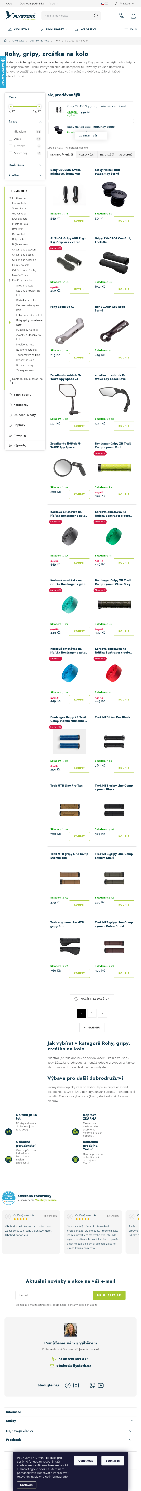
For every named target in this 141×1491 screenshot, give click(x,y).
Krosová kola (20, 218)
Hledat (96, 15)
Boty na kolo (19, 239)
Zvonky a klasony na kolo (28, 337)
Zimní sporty (22, 394)
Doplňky (19, 425)
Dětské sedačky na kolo (27, 307)
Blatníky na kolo (25, 300)
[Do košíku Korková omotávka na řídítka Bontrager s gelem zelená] (124, 562)
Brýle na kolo (20, 244)
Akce (27, 138)
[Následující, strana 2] (92, 1013)
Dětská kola (19, 234)
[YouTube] (101, 1385)
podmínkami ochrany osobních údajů (74, 1304)
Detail (79, 289)
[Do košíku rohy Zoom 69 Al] (79, 357)
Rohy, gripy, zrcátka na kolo (29, 322)
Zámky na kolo (25, 370)
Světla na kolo (24, 285)
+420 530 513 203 (123, 15)
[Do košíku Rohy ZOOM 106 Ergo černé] (124, 357)
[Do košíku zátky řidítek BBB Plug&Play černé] (124, 220)
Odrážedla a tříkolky (24, 270)
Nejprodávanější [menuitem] (61, 155)
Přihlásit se (109, 1295)
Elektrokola (19, 198)
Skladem (27, 131)
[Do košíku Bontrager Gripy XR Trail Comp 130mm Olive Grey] (124, 631)
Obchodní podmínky (32, 3)
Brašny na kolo (25, 360)
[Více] (131, 29)
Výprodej (27, 153)
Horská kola (19, 203)
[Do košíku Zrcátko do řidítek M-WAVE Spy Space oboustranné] (79, 494)
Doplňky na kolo (22, 280)
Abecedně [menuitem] (126, 155)
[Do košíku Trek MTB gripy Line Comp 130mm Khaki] (124, 904)
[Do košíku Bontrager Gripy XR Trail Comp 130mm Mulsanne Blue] (79, 768)
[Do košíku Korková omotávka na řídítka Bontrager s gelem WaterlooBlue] (79, 699)
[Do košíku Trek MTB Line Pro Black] (124, 768)
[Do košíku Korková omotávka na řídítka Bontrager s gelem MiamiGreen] (79, 631)
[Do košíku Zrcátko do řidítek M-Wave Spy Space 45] (79, 426)
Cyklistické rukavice (24, 260)
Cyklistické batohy (23, 254)
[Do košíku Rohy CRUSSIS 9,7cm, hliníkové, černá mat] (79, 220)
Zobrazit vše (88, 136)
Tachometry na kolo (28, 355)
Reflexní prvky (24, 365)
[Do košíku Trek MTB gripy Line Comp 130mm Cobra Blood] (124, 973)
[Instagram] (76, 1385)
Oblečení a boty (25, 415)
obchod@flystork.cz (73, 1366)
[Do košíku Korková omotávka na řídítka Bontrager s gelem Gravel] (79, 562)
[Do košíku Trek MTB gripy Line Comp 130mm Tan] (79, 904)
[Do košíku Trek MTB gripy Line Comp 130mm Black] (124, 836)
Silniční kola (19, 208)
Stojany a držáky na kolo (28, 293)
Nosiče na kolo (25, 344)
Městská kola (20, 224)
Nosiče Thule (20, 275)
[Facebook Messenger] (84, 1385)
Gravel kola (19, 213)
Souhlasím (113, 1460)
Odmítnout (85, 1460)
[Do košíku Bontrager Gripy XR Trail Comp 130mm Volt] (124, 494)
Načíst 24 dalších (95, 998)
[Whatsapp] (92, 1385)
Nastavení (26, 1485)
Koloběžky (21, 404)
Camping (20, 435)
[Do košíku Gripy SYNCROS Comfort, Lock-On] (124, 289)
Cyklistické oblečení (24, 249)
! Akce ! (8, 3)
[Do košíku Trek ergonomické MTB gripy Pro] (79, 973)
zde (65, 1476)
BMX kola (17, 229)
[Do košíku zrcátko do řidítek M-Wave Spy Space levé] (124, 426)
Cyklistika (20, 191)
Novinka (27, 146)
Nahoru (94, 1027)
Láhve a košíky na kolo (29, 315)
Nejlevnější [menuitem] (87, 155)
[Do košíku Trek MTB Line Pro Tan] (79, 836)
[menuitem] (20, 29)
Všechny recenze (46, 1200)
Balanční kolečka (26, 349)
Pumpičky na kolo (27, 329)
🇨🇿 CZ (104, 3)
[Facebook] (67, 1385)
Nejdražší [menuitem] (107, 155)
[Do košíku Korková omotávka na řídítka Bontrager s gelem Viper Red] (124, 699)
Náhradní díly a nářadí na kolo (27, 381)
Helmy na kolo (21, 265)
